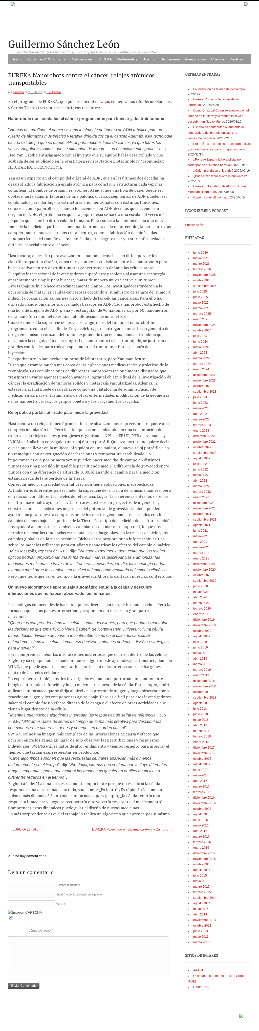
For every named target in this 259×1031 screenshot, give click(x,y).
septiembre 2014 (205, 898)
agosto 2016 (201, 814)
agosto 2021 (201, 525)
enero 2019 (201, 675)
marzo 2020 (201, 603)
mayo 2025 (201, 302)
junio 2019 (200, 647)
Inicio (17, 59)
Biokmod (150, 59)
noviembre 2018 (204, 686)
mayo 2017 (201, 775)
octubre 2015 (202, 864)
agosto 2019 (201, 636)
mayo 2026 (201, 258)
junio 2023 (200, 403)
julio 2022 (200, 464)
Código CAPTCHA (40, 930)
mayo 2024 (201, 347)
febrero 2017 (202, 792)
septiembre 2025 (205, 286)
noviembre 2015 (204, 859)
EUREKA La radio (23, 829)
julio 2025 (200, 291)
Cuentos (218, 59)
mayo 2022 (201, 475)
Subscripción (194, 225)
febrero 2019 (202, 669)
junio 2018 (200, 714)
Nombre (68, 884)
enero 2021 (201, 558)
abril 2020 (200, 597)
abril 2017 (200, 781)
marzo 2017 (201, 786)
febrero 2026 (202, 269)
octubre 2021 (202, 514)
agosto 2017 (201, 764)
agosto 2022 (201, 458)
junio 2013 (200, 931)
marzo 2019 (201, 664)
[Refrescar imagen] (11, 919)
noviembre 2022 (204, 441)
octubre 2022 (202, 447)
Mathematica (127, 59)
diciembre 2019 (204, 619)
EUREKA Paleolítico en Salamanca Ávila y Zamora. (132, 829)
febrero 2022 (202, 492)
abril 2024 (200, 352)
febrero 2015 (202, 892)
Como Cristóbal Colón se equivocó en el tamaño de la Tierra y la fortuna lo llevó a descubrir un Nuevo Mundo (218, 116)
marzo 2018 (201, 731)
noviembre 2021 (204, 508)
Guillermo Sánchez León (64, 44)
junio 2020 (200, 586)
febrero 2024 (202, 364)
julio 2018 (200, 708)
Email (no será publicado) (79, 894)
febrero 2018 (202, 736)
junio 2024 (200, 341)
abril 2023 (200, 414)
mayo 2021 (201, 536)
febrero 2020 (202, 608)
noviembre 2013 (204, 920)
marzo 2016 (201, 836)
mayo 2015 (201, 881)
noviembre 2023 (204, 380)
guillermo (18, 92)
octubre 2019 (202, 631)
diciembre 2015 (204, 853)
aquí (105, 101)
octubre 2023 (202, 386)
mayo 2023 (201, 408)
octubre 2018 (202, 692)
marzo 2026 (201, 263)
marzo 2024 (201, 358)
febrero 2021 (202, 553)
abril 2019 (200, 658)
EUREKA (105, 59)
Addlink (198, 970)
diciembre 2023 (204, 375)
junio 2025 (200, 297)
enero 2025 (201, 319)
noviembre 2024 (204, 325)
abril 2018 (200, 725)
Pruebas (236, 59)
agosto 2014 (201, 903)
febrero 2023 (202, 425)
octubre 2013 (202, 925)
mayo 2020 (201, 592)
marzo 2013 (201, 942)
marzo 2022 (201, 486)
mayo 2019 (201, 653)
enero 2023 (201, 430)
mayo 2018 (201, 720)
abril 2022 (200, 480)
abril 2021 (200, 542)
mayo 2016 (201, 825)
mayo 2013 (201, 936)
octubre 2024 (202, 330)
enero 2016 (201, 847)
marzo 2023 (201, 419)
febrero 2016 (202, 842)
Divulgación (54, 92)
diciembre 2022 (204, 436)
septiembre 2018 (205, 697)
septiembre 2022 (205, 453)
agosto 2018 (201, 703)
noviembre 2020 (204, 569)
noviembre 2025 (204, 275)
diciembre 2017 (204, 747)
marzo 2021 (201, 547)
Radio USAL (201, 987)
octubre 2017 (202, 758)
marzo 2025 (201, 308)
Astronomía (171, 59)
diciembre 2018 (204, 681)
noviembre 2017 (204, 753)
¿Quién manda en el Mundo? (213, 170)
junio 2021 (200, 530)
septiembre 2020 (205, 580)
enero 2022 (201, 497)
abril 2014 (200, 914)
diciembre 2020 (204, 564)
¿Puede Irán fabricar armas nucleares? (220, 176)
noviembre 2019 (204, 625)
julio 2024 (200, 336)
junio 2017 (200, 770)
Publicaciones (82, 59)
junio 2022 (200, 469)
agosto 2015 (201, 870)
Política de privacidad (223, 1014)
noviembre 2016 (204, 803)
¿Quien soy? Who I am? (46, 59)
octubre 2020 (202, 575)
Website (61, 904)
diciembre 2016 (204, 797)
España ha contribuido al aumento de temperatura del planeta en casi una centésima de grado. (216, 132)
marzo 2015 (201, 886)
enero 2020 (201, 614)
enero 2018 (201, 742)
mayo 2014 (201, 909)
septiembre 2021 (205, 519)
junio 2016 (200, 820)
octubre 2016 (202, 809)
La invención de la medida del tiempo (219, 89)
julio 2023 (200, 397)
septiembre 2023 (205, 391)
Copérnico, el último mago (211, 197)
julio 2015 (200, 875)
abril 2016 (200, 831)
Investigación (195, 59)
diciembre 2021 (204, 503)
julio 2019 (200, 642)
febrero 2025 (202, 314)
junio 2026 (200, 252)
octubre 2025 (202, 280)
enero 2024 (201, 369)
